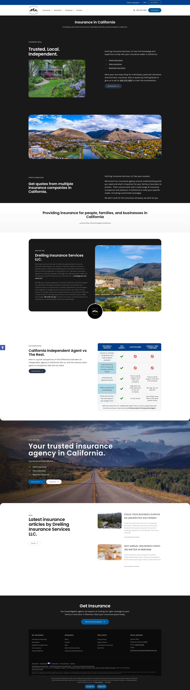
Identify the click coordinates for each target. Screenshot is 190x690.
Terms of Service (64, 663)
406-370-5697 (126, 80)
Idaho (63, 667)
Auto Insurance (115, 64)
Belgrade (107, 667)
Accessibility (35, 663)
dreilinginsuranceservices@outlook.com (143, 650)
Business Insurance (117, 68)
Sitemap (72, 663)
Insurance (136, 537)
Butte (93, 667)
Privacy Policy (43, 663)
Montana (57, 667)
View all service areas (37, 669)
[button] (2, 347)
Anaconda (112, 667)
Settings (107, 682)
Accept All (90, 686)
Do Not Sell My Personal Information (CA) (60, 666)
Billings (73, 667)
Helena (97, 667)
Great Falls (83, 667)
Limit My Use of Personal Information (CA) (83, 666)
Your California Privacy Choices (40, 666)
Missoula (78, 667)
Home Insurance (116, 60)
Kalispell (102, 667)
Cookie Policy (55, 663)
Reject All (101, 686)
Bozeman (89, 667)
